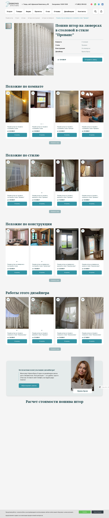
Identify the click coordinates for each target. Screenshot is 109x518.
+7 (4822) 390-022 (80, 4)
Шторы (23, 18)
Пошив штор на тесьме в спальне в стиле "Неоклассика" (16, 334)
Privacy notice (104, 387)
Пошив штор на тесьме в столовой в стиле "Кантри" (65, 127)
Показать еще (55, 142)
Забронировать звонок (29, 386)
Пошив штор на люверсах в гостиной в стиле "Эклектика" (41, 265)
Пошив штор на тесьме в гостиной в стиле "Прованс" (15, 196)
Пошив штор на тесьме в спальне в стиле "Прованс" (90, 196)
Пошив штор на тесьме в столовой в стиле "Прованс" (90, 127)
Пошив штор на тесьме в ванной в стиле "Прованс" (40, 196)
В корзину (17, 135)
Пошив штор (9, 18)
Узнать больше (97, 512)
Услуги (9, 11)
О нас (48, 11)
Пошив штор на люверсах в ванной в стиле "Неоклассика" (66, 265)
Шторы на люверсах (48, 18)
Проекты (38, 11)
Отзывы (57, 11)
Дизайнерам (69, 11)
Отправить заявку (91, 60)
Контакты (82, 11)
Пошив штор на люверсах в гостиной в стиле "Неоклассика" (15, 265)
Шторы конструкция (34, 18)
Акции (28, 11)
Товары (19, 11)
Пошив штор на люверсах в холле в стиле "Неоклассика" (91, 265)
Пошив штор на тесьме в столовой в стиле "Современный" (15, 127)
